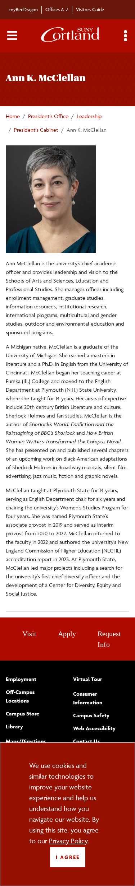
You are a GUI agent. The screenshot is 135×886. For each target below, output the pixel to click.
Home (13, 116)
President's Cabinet (36, 129)
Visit (29, 634)
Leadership (89, 116)
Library (14, 726)
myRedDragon (23, 9)
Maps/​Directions (26, 741)
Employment (21, 679)
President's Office (48, 116)
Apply (67, 634)
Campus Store (22, 713)
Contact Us (86, 741)
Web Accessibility (94, 728)
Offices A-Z (56, 9)
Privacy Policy (68, 840)
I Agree (68, 857)
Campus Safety (91, 715)
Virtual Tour (87, 679)
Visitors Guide (90, 9)
